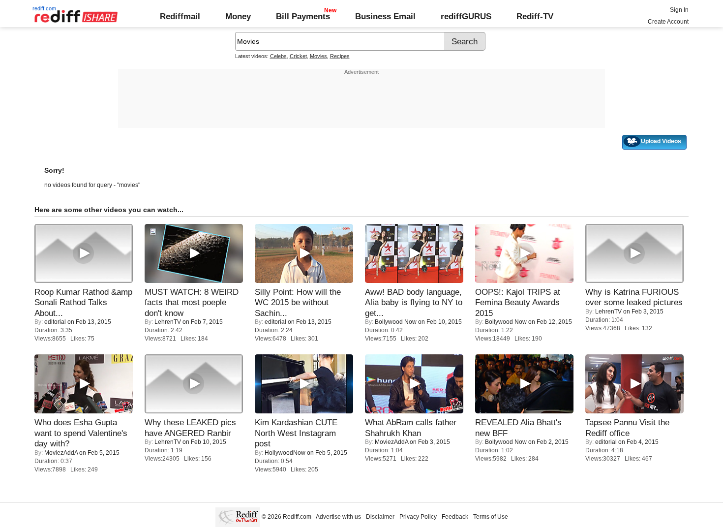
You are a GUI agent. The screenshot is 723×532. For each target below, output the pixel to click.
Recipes (340, 56)
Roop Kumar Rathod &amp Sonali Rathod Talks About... (83, 302)
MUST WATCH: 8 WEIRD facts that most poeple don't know (192, 302)
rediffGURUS (466, 16)
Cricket (298, 56)
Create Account (668, 21)
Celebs (278, 56)
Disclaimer (380, 516)
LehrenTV (167, 321)
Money (238, 16)
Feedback (455, 516)
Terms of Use (490, 516)
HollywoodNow (285, 452)
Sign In (679, 9)
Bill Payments (303, 16)
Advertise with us (338, 516)
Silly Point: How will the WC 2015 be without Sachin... (298, 302)
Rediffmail (180, 16)
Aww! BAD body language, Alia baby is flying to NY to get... (413, 302)
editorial (55, 321)
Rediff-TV (534, 16)
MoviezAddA (61, 452)
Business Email (385, 16)
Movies (318, 56)
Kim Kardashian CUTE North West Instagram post (296, 433)
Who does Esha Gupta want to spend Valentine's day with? (80, 433)
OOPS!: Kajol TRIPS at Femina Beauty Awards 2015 (517, 302)
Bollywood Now (396, 321)
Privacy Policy (418, 516)
